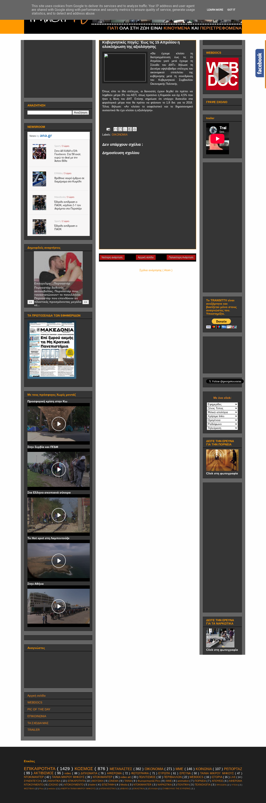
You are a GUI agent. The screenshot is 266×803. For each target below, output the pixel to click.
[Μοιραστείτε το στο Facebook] (130, 129)
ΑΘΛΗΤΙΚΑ (54, 780)
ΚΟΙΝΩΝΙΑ (204, 769)
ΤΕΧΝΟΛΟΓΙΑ (203, 784)
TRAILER (33, 729)
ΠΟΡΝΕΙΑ (200, 780)
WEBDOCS (34, 702)
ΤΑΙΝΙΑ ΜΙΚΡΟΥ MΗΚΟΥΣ (217, 773)
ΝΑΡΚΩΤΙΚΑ (165, 784)
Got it (231, 9)
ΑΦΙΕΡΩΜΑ (115, 773)
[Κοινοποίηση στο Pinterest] (135, 129)
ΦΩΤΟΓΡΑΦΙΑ (140, 773)
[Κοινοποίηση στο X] (125, 129)
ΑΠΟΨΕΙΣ (218, 780)
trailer (92, 784)
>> (85, 302)
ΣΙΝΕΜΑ (114, 780)
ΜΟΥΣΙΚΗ (98, 780)
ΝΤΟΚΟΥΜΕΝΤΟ (74, 784)
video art (126, 777)
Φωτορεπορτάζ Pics (149, 780)
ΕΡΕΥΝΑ (186, 773)
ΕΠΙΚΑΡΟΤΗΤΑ (76, 780)
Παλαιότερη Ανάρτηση (181, 257)
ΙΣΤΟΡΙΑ (217, 777)
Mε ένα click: (222, 397)
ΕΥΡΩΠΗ (164, 773)
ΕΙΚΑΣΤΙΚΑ (139, 788)
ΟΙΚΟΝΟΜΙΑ (120, 134)
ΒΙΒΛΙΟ (125, 788)
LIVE (233, 777)
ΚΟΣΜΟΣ (85, 768)
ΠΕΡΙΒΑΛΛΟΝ (173, 777)
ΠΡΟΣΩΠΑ (221, 785)
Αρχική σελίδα (146, 257)
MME (169, 780)
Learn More (215, 9)
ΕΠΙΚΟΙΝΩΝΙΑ (36, 716)
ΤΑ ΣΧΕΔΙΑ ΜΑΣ (38, 723)
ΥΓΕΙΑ (235, 785)
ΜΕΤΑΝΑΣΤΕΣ (121, 769)
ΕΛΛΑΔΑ (153, 788)
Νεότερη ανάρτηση (112, 257)
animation (184, 780)
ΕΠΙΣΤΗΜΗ (108, 784)
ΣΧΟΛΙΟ (54, 784)
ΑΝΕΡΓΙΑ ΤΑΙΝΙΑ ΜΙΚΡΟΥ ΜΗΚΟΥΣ (78, 788)
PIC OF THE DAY (38, 709)
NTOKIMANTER (142, 784)
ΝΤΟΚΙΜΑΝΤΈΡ (34, 777)
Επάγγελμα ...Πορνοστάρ (52, 283)
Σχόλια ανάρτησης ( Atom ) (155, 270)
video (68, 773)
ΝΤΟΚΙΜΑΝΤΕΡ (103, 777)
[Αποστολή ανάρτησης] (108, 129)
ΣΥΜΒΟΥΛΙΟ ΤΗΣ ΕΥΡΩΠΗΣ (177, 788)
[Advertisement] (58, 68)
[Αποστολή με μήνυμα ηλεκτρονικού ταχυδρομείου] (115, 129)
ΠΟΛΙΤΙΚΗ (183, 784)
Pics (41, 788)
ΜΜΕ (180, 769)
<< (30, 302)
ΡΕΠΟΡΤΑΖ (233, 769)
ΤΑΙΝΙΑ (128, 780)
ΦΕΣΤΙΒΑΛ (29, 788)
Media (124, 784)
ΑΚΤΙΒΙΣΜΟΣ (44, 773)
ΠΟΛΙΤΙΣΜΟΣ (147, 777)
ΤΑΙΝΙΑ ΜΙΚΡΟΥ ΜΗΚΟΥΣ (68, 777)
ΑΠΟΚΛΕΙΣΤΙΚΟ (108, 788)
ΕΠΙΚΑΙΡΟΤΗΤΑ (40, 768)
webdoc (52, 788)
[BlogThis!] (120, 129)
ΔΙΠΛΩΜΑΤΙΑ (90, 773)
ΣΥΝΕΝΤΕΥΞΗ (32, 780)
